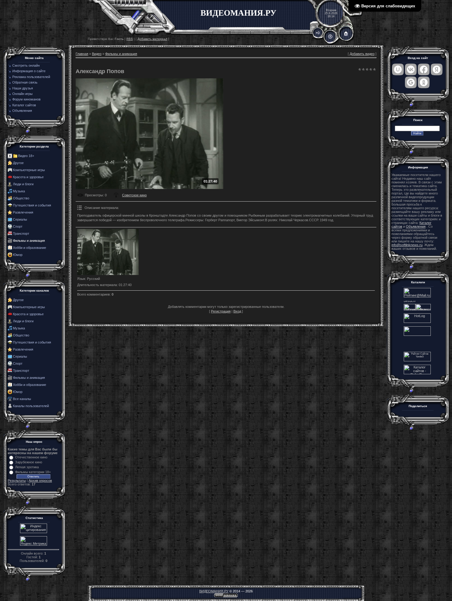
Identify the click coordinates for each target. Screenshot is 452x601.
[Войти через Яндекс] (436, 69)
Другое (18, 163)
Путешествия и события (32, 205)
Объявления (416, 226)
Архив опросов (40, 480)
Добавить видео (362, 54)
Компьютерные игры (29, 170)
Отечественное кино (31, 457)
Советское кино (134, 195)
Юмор (17, 255)
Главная (82, 54)
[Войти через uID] (398, 69)
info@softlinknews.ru (406, 245)
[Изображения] (108, 252)
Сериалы (20, 219)
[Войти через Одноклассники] (424, 82)
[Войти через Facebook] (424, 69)
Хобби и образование (29, 247)
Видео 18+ (26, 156)
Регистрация (221, 311)
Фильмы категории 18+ (33, 472)
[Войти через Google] (411, 82)
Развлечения (23, 212)
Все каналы (22, 399)
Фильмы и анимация (29, 240)
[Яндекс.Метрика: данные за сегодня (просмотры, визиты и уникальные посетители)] (33, 541)
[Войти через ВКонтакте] (411, 69)
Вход (237, 311)
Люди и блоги (23, 184)
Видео (96, 54)
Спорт (17, 226)
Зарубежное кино (28, 462)
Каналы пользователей (31, 406)
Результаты (17, 480)
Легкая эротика (27, 467)
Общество (21, 198)
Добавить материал (152, 39)
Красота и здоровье (28, 177)
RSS (129, 39)
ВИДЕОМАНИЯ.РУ (213, 591)
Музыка (19, 191)
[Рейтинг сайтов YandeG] (417, 360)
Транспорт (21, 233)
